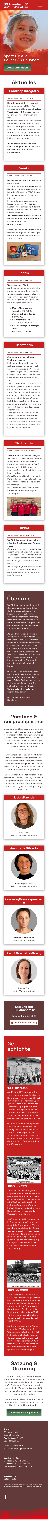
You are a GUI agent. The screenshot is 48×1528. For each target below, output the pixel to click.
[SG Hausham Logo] (16, 4)
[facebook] (5, 1497)
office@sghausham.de (21, 1448)
